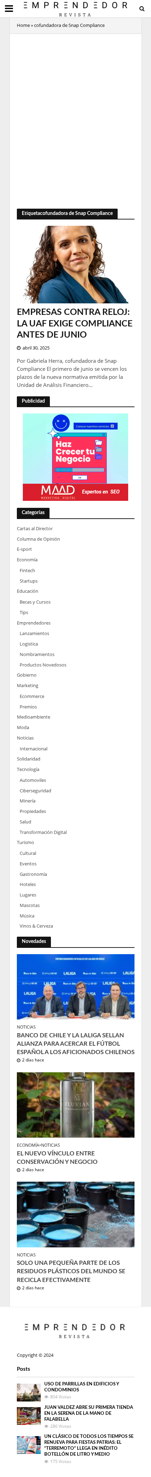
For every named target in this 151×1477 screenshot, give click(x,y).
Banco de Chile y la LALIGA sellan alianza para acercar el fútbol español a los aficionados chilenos (75, 1043)
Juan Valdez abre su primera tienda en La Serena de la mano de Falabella (88, 1413)
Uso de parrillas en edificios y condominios (81, 1387)
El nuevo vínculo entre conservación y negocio (57, 1158)
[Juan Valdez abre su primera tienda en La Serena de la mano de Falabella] (29, 1415)
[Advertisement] (75, 116)
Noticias (26, 1027)
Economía (28, 1145)
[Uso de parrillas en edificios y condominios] (29, 1392)
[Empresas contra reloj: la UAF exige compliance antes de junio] (75, 263)
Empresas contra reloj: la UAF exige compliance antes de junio (74, 323)
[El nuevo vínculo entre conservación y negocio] (75, 1104)
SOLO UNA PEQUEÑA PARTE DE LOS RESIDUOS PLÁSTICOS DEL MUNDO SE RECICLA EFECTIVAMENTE (71, 1271)
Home (23, 25)
